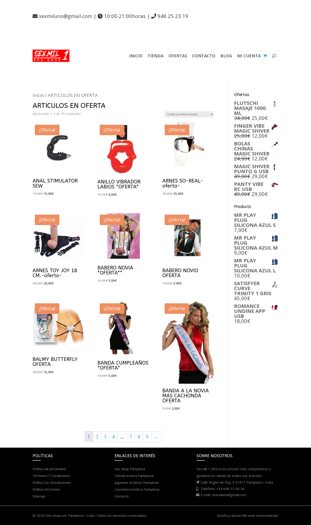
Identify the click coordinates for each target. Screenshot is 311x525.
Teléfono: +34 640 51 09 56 (223, 488)
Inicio (136, 55)
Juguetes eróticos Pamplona (137, 482)
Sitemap (39, 496)
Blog (226, 55)
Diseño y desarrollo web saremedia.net (247, 515)
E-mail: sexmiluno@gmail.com (223, 494)
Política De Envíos (46, 489)
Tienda (155, 55)
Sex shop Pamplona (130, 469)
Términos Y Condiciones (51, 475)
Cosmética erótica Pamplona (137, 489)
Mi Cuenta (249, 55)
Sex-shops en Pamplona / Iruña (70, 515)
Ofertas (177, 55)
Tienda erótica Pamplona (134, 475)
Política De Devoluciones (52, 482)
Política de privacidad (49, 469)
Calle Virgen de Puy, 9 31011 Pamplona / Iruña (237, 482)
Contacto (203, 55)
